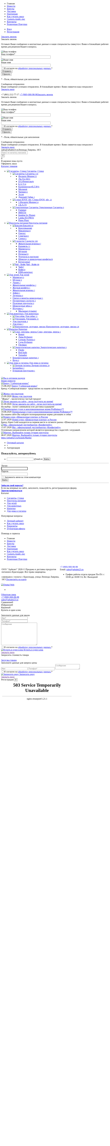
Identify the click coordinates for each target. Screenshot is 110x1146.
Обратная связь (8, 594)
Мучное (22, 251)
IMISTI (22, 212)
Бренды (10, 8)
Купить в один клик (33, 650)
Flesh (21, 350)
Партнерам (12, 14)
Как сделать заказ (15, 16)
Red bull (22, 352)
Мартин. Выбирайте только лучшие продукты (34, 435)
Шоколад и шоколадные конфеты (35, 259)
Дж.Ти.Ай (24, 179)
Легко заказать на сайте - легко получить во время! (37, 404)
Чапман (23, 192)
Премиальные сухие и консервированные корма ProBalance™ (42, 412)
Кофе (21, 269)
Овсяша (22, 345)
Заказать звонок (9, 36)
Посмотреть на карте (16, 579)
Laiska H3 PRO (26, 218)
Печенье (23, 254)
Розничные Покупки (17, 24)
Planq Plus (23, 220)
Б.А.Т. (22, 184)
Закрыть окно (7, 89)
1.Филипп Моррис (28, 202)
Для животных (14, 506)
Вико (21, 334)
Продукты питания (16, 500)
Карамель (24, 246)
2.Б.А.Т (22, 205)
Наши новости (8, 381)
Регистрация (13, 32)
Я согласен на (28, 68)
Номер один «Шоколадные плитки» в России (34, 419)
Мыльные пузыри (27, 311)
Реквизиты (12, 526)
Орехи (22, 233)
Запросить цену (27, 674)
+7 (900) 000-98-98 (29, 94)
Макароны (24, 230)
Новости (11, 6)
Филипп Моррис (27, 176)
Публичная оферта (16, 528)
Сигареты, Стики (15, 498)
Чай (21, 267)
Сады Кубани (25, 342)
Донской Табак (26, 197)
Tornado (22, 355)
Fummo (22, 210)
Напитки (11, 508)
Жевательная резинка (29, 243)
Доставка (11, 11)
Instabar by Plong (26, 215)
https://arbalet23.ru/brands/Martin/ (16, 438)
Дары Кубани (25, 337)
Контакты (11, 21)
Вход (9, 29)
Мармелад (24, 249)
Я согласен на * (28, 647)
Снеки (22, 238)
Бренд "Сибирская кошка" (25, 386)
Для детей (12, 503)
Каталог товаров (9, 166)
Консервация (25, 228)
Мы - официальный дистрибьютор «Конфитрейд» (36, 427)
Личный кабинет (15, 521)
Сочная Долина (26, 339)
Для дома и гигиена (16, 511)
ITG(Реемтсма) (26, 181)
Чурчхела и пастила (28, 256)
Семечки (23, 236)
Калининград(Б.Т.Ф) (28, 186)
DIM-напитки (25, 272)
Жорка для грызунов (22, 396)
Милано (22, 189)
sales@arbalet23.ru (75, 569)
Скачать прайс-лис (16, 19)
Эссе (21, 194)
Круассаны (24, 262)
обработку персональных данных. (34, 68)
